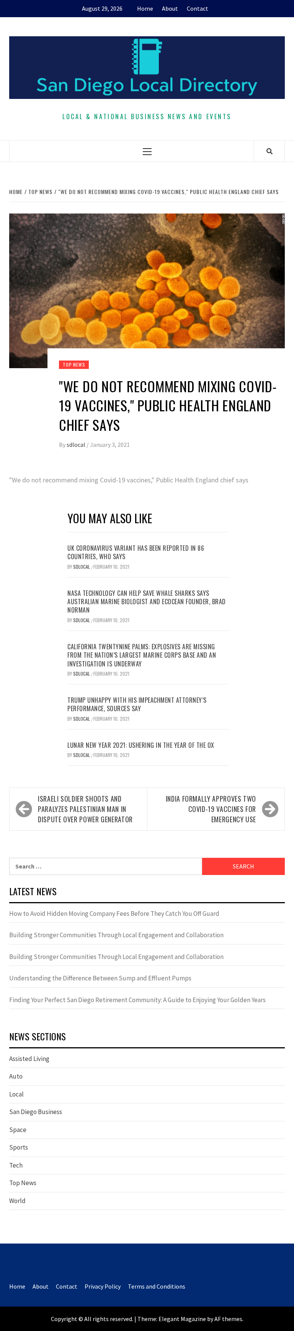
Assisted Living (29, 1058)
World (17, 1201)
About (170, 8)
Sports (18, 1147)
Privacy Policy (103, 1286)
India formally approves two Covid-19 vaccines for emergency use (211, 809)
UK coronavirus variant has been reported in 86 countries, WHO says (135, 552)
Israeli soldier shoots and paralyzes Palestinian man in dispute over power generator (85, 809)
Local (16, 1094)
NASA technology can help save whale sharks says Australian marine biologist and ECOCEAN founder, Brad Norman (146, 602)
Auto (16, 1076)
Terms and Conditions (156, 1286)
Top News (74, 364)
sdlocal (77, 444)
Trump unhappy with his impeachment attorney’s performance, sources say (137, 704)
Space (17, 1130)
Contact (197, 8)
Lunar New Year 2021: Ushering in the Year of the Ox (140, 745)
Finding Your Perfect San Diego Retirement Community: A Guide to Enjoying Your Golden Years (137, 1000)
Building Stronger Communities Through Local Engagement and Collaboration (116, 935)
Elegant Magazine (182, 1319)
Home (145, 8)
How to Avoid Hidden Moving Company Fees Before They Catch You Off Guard (114, 913)
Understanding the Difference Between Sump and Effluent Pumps (100, 978)
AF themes (228, 1319)
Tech (16, 1165)
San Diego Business (35, 1112)
